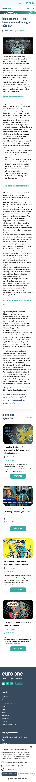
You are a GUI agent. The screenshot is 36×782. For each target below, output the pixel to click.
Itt (14, 390)
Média (4, 706)
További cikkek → (29, 418)
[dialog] (18, 763)
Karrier (4, 712)
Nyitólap (5, 697)
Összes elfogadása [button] (9, 774)
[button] (18, 779)
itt (18, 390)
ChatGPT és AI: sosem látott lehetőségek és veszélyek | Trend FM (17, 512)
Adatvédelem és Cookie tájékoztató (14, 737)
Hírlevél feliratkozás (9, 725)
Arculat (4, 722)
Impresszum (6, 743)
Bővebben (22, 758)
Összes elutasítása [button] (26, 774)
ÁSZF (3, 740)
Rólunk (4, 700)
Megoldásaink (7, 703)
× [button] (34, 747)
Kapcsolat (5, 718)
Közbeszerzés (6, 715)
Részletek (18, 476)
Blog (3, 709)
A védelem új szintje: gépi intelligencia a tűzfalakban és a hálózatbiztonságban (16, 450)
